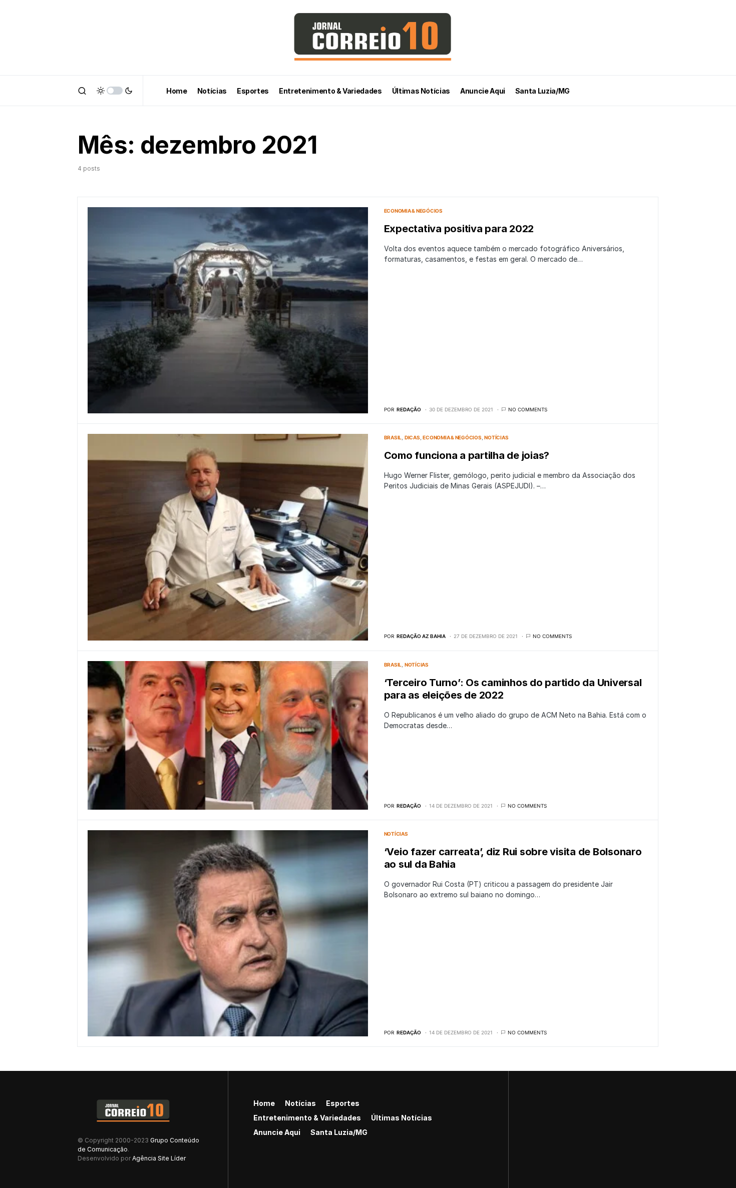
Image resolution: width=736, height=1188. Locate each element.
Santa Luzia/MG (338, 1132)
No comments (527, 409)
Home (264, 1103)
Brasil (393, 437)
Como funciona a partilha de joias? (467, 455)
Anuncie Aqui (276, 1132)
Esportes (342, 1103)
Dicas (412, 437)
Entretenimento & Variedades (307, 1117)
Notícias (496, 437)
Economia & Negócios (413, 211)
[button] (82, 90)
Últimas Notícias (401, 1117)
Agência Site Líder (159, 1158)
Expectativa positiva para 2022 (459, 229)
